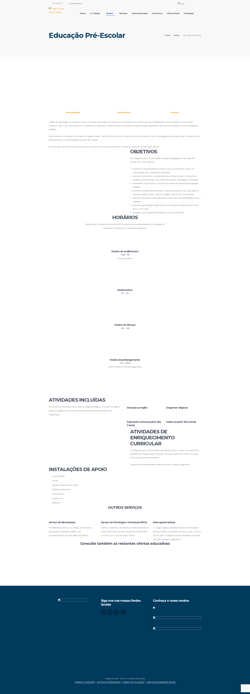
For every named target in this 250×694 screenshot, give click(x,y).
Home (167, 35)
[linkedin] (123, 612)
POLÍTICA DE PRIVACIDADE (109, 682)
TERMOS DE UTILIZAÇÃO (133, 682)
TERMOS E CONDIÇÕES (84, 682)
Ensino (177, 35)
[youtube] (116, 612)
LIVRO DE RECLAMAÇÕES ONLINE (161, 682)
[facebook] (103, 612)
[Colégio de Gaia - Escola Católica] (60, 10)
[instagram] (110, 612)
